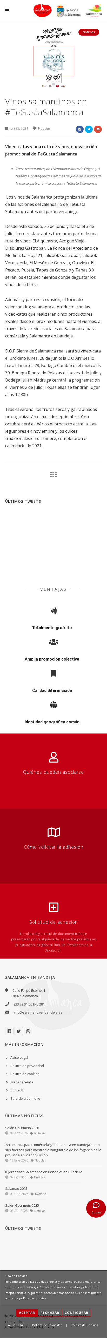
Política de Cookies (84, 1325)
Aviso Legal (16, 1325)
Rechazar (50, 1312)
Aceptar (27, 1312)
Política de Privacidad (47, 1325)
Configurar (76, 1312)
